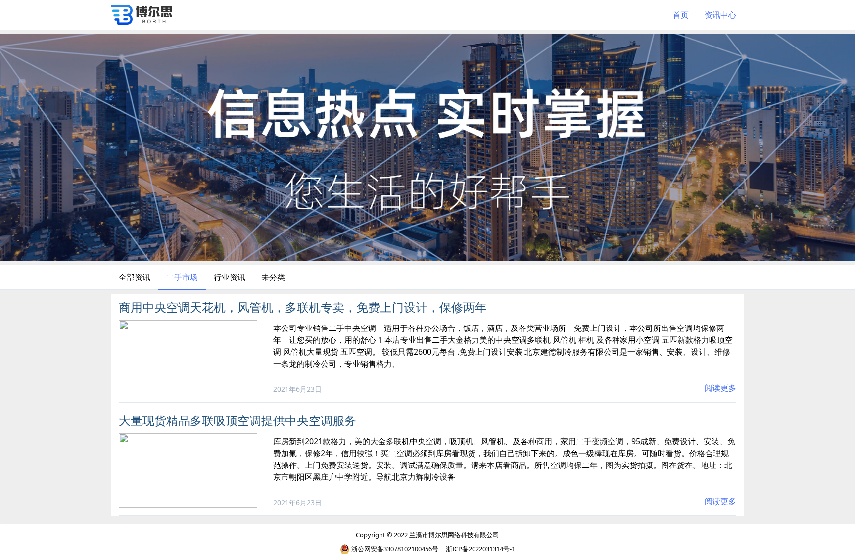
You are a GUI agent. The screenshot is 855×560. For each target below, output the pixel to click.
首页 (681, 14)
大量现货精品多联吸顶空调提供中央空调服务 (237, 420)
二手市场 (182, 277)
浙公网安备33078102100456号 (394, 548)
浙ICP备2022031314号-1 (480, 548)
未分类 (273, 277)
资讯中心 (720, 14)
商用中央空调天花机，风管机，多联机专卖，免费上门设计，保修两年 (303, 307)
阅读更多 (720, 387)
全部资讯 (134, 277)
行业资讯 (229, 277)
